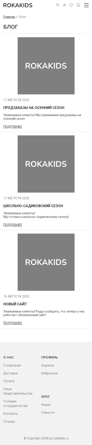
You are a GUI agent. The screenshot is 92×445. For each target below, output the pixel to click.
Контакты (10, 413)
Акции (45, 404)
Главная (9, 17)
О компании (12, 365)
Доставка (10, 373)
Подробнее (12, 126)
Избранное (49, 373)
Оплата (8, 381)
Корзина (47, 365)
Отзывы (9, 421)
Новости (47, 412)
